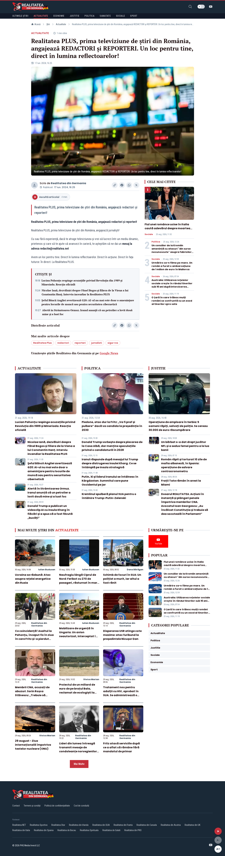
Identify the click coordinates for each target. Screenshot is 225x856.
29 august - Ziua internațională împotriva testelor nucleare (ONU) (33, 745)
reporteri (80, 343)
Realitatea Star (58, 825)
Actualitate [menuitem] (41, 16)
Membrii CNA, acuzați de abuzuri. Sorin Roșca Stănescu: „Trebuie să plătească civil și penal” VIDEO (32, 695)
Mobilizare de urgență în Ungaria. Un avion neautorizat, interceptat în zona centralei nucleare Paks (78, 636)
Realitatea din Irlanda (78, 825)
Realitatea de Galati (111, 830)
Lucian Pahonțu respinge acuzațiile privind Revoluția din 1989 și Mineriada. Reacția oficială (82, 282)
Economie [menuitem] (58, 16)
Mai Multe (79, 763)
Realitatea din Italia (21, 830)
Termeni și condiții (32, 805)
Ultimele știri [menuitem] (20, 16)
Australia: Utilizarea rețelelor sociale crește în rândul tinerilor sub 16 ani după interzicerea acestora (172, 285)
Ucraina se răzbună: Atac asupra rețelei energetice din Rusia (33, 579)
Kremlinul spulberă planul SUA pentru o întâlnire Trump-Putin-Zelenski (109, 496)
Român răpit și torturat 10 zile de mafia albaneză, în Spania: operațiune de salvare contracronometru (184, 465)
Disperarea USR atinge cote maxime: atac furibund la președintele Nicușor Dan (122, 635)
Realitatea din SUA (101, 825)
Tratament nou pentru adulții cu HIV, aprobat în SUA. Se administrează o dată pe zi (121, 693)
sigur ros (113, 343)
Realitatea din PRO (132, 830)
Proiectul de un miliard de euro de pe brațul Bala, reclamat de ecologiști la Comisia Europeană (77, 690)
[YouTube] (211, 7)
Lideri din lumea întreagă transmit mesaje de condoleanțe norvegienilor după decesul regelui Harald (79, 749)
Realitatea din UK (192, 825)
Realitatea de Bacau (66, 830)
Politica (156, 241)
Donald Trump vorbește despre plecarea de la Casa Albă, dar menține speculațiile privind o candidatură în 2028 (112, 446)
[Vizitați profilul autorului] (34, 185)
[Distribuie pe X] (136, 185)
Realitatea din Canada (147, 825)
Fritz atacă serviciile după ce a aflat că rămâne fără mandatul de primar (121, 747)
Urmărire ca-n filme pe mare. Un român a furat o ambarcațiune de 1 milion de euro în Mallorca (172, 266)
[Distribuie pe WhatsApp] (129, 185)
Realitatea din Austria (171, 825)
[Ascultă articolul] (218, 831)
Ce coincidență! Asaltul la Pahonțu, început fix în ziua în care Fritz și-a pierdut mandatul (34, 637)
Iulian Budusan (46, 569)
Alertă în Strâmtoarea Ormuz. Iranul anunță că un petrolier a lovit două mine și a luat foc (87, 312)
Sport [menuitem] (133, 16)
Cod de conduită (81, 805)
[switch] (201, 7)
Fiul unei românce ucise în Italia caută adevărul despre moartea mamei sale (167, 228)
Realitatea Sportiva (38, 825)
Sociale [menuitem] (120, 16)
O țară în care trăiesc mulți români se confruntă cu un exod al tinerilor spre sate (172, 301)
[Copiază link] (115, 185)
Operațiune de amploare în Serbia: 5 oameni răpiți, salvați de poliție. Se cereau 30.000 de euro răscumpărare (178, 426)
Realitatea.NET (19, 825)
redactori (63, 343)
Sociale (149, 234)
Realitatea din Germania (68, 183)
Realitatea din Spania (44, 830)
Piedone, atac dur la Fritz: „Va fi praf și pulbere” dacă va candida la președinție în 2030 (112, 426)
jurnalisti (96, 343)
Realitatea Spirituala (89, 830)
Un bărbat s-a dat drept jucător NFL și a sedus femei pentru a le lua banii (185, 446)
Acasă (37, 24)
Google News (109, 353)
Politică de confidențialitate (57, 805)
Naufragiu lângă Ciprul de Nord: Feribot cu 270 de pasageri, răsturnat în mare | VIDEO (79, 581)
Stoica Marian (91, 679)
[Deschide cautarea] (190, 6)
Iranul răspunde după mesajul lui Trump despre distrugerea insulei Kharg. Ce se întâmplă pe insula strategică (110, 463)
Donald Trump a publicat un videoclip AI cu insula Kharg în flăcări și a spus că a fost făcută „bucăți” (50, 512)
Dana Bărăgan (135, 569)
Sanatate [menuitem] (105, 16)
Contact (16, 805)
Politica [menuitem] (89, 16)
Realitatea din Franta (123, 825)
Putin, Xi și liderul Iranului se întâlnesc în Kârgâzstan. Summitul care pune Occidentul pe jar (110, 481)
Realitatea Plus (42, 343)
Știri (48, 24)
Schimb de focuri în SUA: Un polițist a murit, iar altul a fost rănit (122, 579)
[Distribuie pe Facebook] (122, 185)
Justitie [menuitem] (74, 16)
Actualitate (61, 24)
